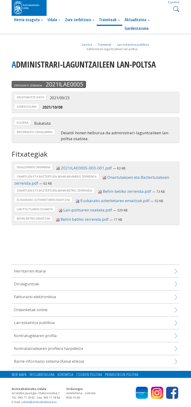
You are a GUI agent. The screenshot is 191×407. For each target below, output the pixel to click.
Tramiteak (108, 19)
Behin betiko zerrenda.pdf (84, 219)
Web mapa (19, 374)
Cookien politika (89, 374)
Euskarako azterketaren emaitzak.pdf (114, 200)
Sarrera (87, 44)
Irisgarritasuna (42, 374)
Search (176, 8)
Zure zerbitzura (78, 19)
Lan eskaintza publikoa (133, 44)
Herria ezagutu (27, 19)
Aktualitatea (136, 19)
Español (173, 2)
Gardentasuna (137, 28)
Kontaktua (65, 374)
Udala (53, 19)
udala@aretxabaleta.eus (39, 402)
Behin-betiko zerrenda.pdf (127, 191)
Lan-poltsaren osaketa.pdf (87, 210)
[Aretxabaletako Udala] (29, 7)
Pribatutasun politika (121, 374)
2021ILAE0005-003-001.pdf (86, 168)
